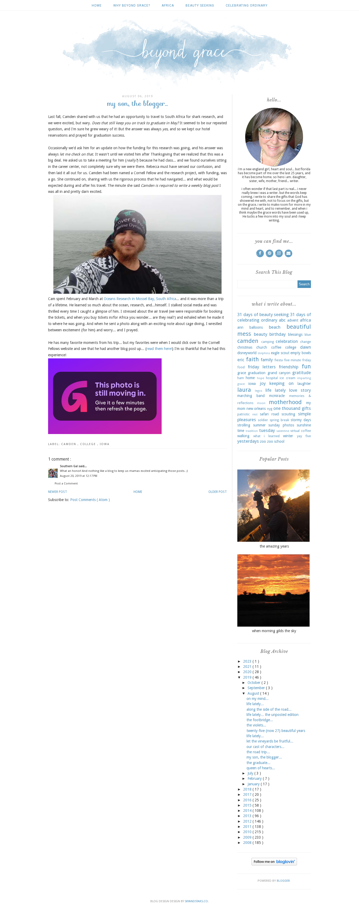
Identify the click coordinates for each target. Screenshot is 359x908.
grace (241, 373)
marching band (251, 396)
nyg (269, 409)
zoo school (275, 441)
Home (97, 5)
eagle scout (280, 353)
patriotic (243, 414)
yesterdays (248, 441)
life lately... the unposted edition (273, 715)
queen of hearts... (261, 768)
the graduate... (258, 763)
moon (261, 403)
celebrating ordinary (247, 5)
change (305, 342)
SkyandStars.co (196, 901)
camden (69, 444)
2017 (248, 794)
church (261, 347)
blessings (295, 334)
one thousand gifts (292, 408)
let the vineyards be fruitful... (270, 741)
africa (168, 5)
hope (260, 378)
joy (263, 383)
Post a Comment (66, 483)
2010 (248, 832)
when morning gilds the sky (274, 631)
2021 (248, 666)
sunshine (304, 425)
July (251, 773)
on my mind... (258, 699)
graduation (256, 373)
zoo (263, 441)
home (250, 378)
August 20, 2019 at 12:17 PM (78, 476)
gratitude (301, 372)
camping (267, 342)
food (241, 367)
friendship (288, 366)
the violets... (256, 725)
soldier (263, 420)
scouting (288, 414)
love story (300, 390)
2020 (248, 672)
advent (292, 320)
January (254, 784)
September (257, 688)
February (255, 778)
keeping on (281, 383)
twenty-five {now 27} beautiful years (276, 731)
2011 (248, 826)
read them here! (159, 349)
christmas (244, 347)
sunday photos (281, 425)
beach (274, 327)
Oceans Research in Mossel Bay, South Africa (140, 299)
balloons (256, 327)
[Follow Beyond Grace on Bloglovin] (274, 864)
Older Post (217, 492)
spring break (279, 420)
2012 (248, 821)
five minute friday (297, 360)
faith (252, 359)
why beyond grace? (131, 5)
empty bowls (300, 353)
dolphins (264, 353)
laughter (304, 383)
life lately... (255, 704)
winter (288, 436)
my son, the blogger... (264, 757)
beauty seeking (200, 5)
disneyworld (247, 353)
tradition (252, 431)
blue (308, 335)
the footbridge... (260, 720)
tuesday (267, 430)
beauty (260, 334)
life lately (275, 390)
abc (282, 320)
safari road (269, 414)
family (267, 359)
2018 (248, 789)
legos (258, 391)
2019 (248, 677)
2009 (248, 837)
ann (240, 327)
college (88, 444)
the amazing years (274, 546)
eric (240, 359)
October (254, 682)
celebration (287, 341)
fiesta (278, 360)
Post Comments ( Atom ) (90, 500)
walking (243, 436)
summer (259, 425)
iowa (105, 444)
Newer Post (57, 492)
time (240, 431)
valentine (282, 431)
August (254, 693)
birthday (277, 334)
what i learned (266, 436)
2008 (248, 842)
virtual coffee (300, 431)
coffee (276, 347)
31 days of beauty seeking (263, 314)
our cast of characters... (265, 747)
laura (244, 389)
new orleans (256, 408)
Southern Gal (69, 466)
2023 (248, 661)
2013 (248, 816)
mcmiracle (277, 396)
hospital (272, 378)
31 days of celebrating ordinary (274, 317)
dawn (305, 347)
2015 (248, 805)
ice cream (287, 378)
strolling (243, 425)
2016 (248, 800)
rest (255, 414)
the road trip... (258, 752)
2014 (248, 810)
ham (240, 378)
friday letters (262, 366)
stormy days (301, 420)
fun (306, 366)
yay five (304, 436)
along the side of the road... (269, 709)
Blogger (283, 881)
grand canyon (279, 373)
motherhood (285, 402)
